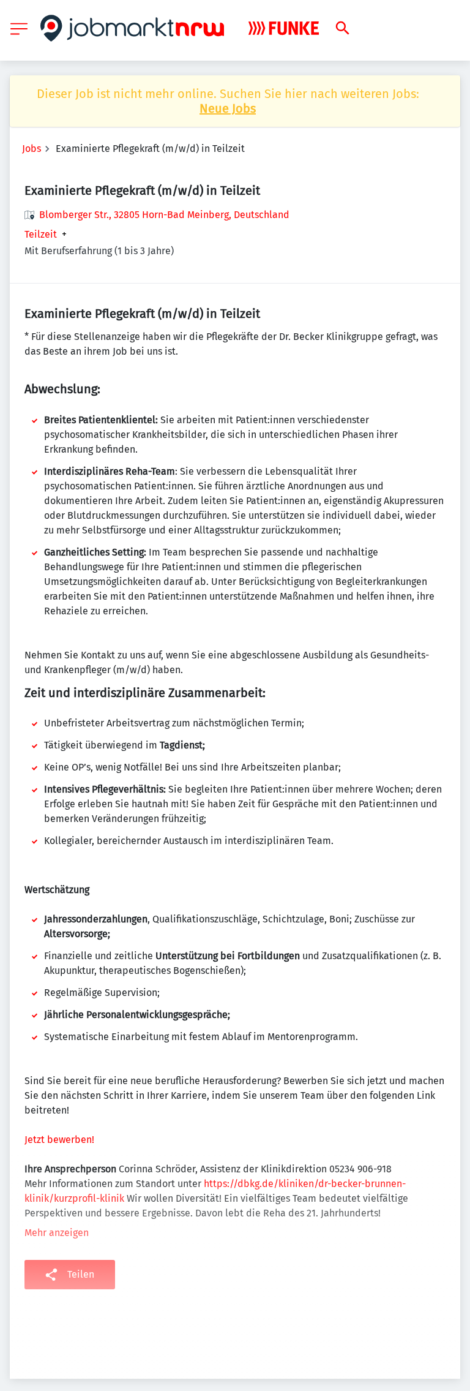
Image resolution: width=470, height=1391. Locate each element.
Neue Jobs (228, 108)
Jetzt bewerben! (59, 1139)
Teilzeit (40, 234)
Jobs (31, 148)
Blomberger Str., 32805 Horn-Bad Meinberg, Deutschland (164, 215)
